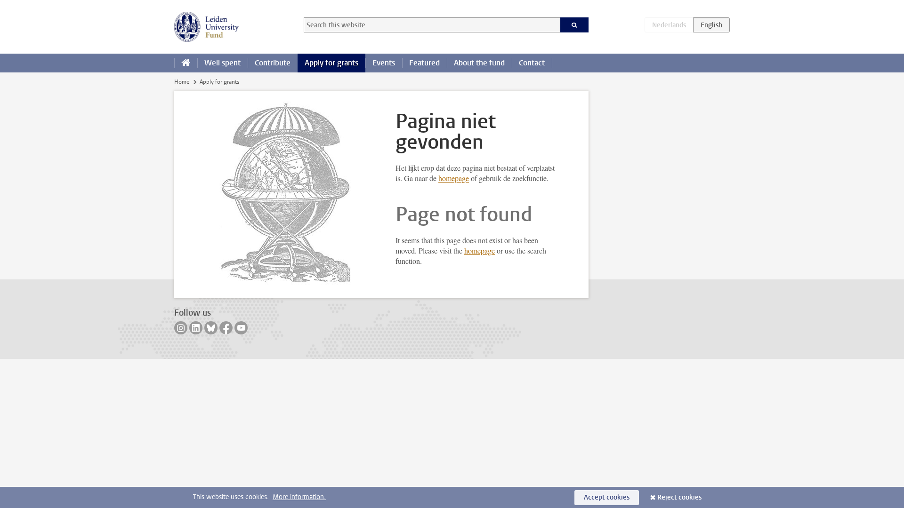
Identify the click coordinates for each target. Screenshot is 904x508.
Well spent (222, 63)
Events (383, 63)
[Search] (574, 24)
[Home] (185, 63)
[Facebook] (226, 327)
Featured (424, 63)
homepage (453, 178)
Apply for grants (331, 63)
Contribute (273, 63)
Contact (532, 63)
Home (181, 82)
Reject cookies (679, 497)
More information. (299, 496)
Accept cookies (607, 497)
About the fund (479, 63)
